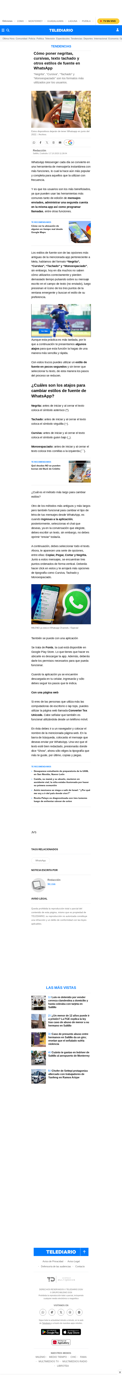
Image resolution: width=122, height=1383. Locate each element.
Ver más (51, 884)
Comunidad (21, 38)
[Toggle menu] (3, 30)
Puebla (86, 21)
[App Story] (71, 1332)
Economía (113, 38)
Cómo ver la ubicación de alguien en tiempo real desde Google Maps (47, 229)
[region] (61, 8)
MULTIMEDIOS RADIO (74, 1361)
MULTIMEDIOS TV (49, 1361)
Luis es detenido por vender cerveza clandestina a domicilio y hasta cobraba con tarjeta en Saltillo (68, 1002)
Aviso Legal (74, 1261)
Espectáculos (63, 38)
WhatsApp (40, 860)
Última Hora (8, 38)
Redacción (39, 150)
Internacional (100, 38)
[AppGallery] (61, 1342)
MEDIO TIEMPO (58, 1357)
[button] (34, 142)
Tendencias (76, 38)
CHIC (73, 1357)
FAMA (83, 1357)
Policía (32, 38)
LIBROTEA (63, 1365)
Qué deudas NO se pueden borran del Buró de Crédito (46, 467)
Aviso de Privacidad (53, 1261)
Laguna (72, 21)
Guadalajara (55, 21)
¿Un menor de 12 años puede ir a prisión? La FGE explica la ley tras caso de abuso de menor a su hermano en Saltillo (68, 1020)
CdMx (20, 21)
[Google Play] (50, 1332)
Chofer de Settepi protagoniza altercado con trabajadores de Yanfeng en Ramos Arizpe (68, 1074)
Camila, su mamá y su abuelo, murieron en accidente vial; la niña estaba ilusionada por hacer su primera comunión (61, 782)
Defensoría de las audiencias (56, 1266)
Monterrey (35, 21)
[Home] (61, 30)
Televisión (50, 38)
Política (40, 38)
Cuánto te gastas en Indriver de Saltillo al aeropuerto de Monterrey (69, 1054)
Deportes (88, 38)
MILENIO (40, 1357)
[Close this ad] (120, 1372)
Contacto (80, 1266)
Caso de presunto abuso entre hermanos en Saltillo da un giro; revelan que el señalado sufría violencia (68, 1039)
